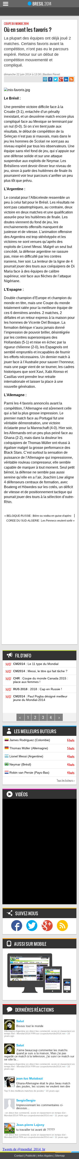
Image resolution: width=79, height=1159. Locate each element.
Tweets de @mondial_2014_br (23, 1149)
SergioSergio (26, 1100)
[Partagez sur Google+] (61, 79)
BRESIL (41, 4)
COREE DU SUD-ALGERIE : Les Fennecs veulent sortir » (40, 520)
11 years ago (61, 1115)
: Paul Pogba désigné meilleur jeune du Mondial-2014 (40, 698)
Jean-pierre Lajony (30, 1125)
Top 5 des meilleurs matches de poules (24, 1091)
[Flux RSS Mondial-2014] (71, 79)
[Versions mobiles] (39, 974)
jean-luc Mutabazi (29, 1078)
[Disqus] (39, 586)
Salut (20, 1021)
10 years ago (52, 1091)
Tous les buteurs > (66, 780)
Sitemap (60, 1155)
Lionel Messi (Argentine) (41, 756)
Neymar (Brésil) (41, 765)
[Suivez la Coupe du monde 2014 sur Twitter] (31, 926)
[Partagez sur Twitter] (55, 79)
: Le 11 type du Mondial (35, 664)
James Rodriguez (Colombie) (41, 740)
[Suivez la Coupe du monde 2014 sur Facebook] (16, 926)
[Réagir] (45, 79)
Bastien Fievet (51, 74)
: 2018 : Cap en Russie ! (37, 689)
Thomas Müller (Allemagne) (41, 748)
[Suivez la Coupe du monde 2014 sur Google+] (47, 926)
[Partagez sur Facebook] (50, 79)
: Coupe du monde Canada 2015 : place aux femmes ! (40, 680)
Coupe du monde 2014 (16, 23)
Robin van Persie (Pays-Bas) (41, 773)
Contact (18, 1155)
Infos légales (45, 1155)
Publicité (30, 1155)
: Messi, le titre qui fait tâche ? (40, 671)
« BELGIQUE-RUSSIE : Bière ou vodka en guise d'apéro (37, 515)
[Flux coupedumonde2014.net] (62, 926)
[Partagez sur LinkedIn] (66, 79)
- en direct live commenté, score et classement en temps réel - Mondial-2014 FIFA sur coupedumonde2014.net (35, 1114)
